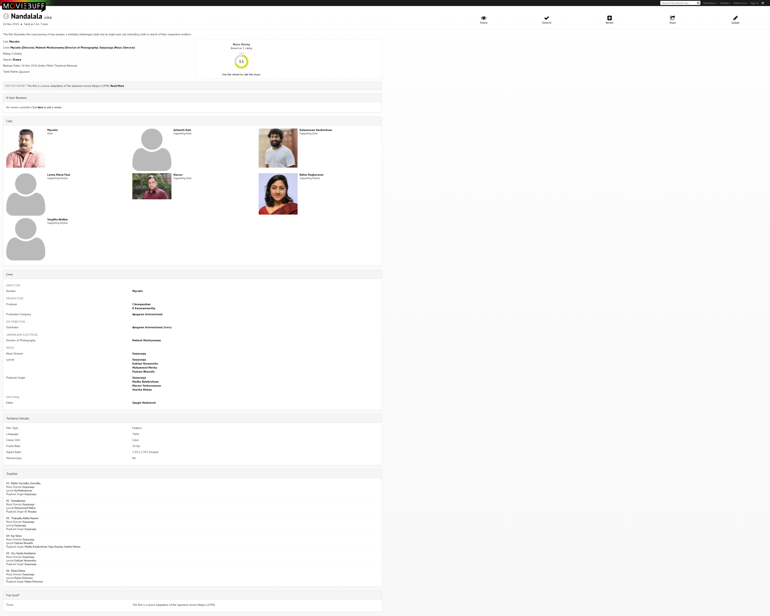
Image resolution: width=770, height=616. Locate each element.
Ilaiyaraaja (139, 353)
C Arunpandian (141, 304)
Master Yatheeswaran (146, 385)
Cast (9, 121)
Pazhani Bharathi (143, 371)
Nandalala (26, 16)
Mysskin (14, 41)
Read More (117, 86)
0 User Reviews (16, 98)
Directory (709, 3)
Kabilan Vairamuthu (145, 363)
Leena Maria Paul (58, 174)
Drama (17, 59)
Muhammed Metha (144, 367)
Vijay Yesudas (55, 546)
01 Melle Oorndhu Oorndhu (23, 483)
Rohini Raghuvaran (311, 174)
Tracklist (12, 474)
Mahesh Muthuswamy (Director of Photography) (66, 47)
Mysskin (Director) (22, 47)
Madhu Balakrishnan (145, 381)
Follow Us (739, 3)
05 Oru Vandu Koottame (21, 553)
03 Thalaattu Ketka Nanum (22, 518)
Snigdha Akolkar (57, 219)
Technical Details (17, 418)
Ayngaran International (147, 314)
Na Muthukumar (23, 490)
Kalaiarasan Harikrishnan (316, 130)
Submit (724, 3)
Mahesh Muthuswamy (146, 340)
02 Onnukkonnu (15, 501)
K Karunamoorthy (143, 308)
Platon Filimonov (23, 578)
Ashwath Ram (182, 130)
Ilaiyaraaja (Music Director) (117, 47)
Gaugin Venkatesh (144, 402)
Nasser (177, 174)
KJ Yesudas (30, 511)
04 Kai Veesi (14, 536)
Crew (9, 274)
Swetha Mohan (142, 389)
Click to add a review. (46, 107)
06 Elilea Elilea (15, 570)
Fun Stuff (12, 595)
